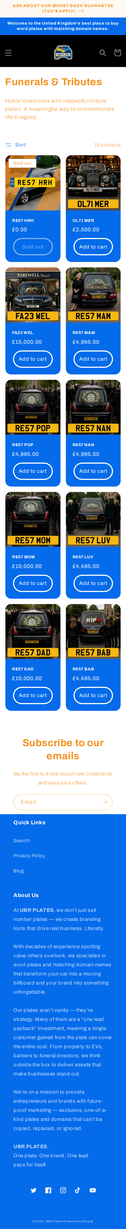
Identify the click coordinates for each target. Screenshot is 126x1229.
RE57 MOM (23, 557)
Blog (18, 870)
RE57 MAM (84, 332)
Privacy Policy (29, 855)
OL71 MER (83, 220)
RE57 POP (23, 444)
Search (21, 840)
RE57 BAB (83, 669)
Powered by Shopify (78, 1221)
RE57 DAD (23, 669)
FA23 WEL (22, 332)
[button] (8, 52)
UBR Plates (53, 1221)
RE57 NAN (83, 444)
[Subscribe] (104, 802)
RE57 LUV (83, 557)
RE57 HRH (23, 220)
